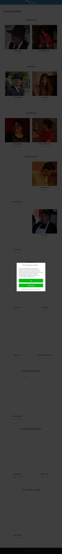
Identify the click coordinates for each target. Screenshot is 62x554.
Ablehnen (31, 285)
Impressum (37, 289)
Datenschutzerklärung (27, 289)
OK (31, 281)
